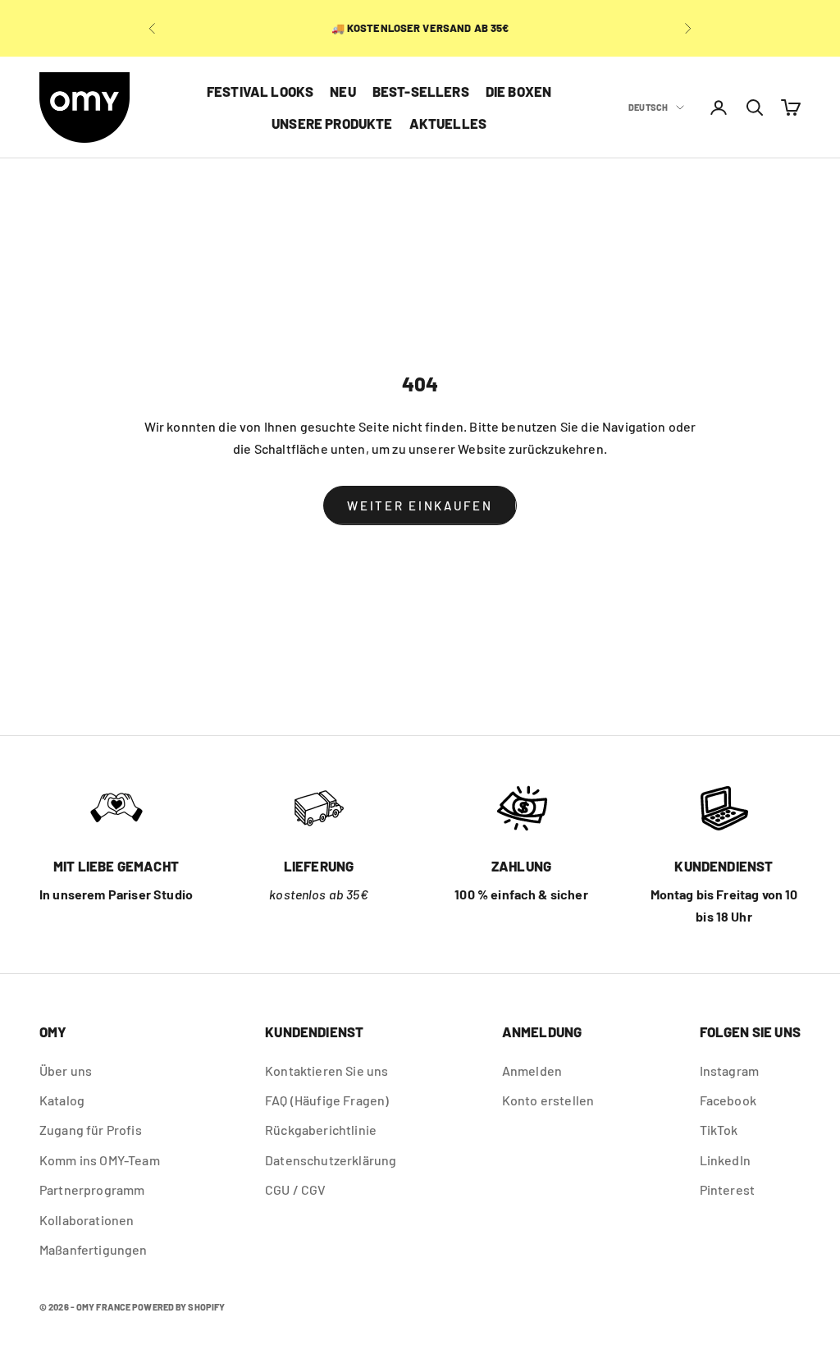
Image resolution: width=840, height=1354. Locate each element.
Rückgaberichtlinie (321, 1129)
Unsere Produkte (332, 123)
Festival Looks (260, 91)
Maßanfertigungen (93, 1249)
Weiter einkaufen (419, 505)
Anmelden (532, 1070)
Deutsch (648, 107)
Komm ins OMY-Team (99, 1160)
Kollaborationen (86, 1220)
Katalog (61, 1100)
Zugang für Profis (90, 1129)
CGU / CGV (295, 1189)
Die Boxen (519, 91)
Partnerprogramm (91, 1189)
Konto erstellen (548, 1100)
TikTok (719, 1129)
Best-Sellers (420, 91)
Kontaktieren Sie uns (326, 1070)
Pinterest (727, 1189)
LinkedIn (725, 1160)
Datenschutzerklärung (330, 1160)
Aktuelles (448, 123)
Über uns (65, 1070)
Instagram (729, 1070)
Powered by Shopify (178, 1306)
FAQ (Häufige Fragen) (327, 1100)
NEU (343, 91)
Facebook (728, 1100)
